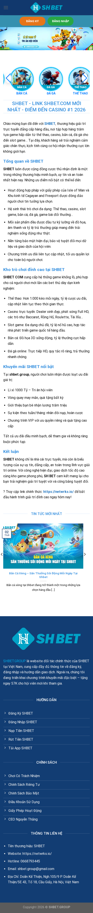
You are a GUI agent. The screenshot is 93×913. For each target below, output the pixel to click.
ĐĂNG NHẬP (60, 21)
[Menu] (5, 7)
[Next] (84, 563)
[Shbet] (46, 7)
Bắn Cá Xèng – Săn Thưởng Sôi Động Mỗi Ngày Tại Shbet (43, 575)
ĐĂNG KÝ (32, 21)
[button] (85, 78)
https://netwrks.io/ (58, 492)
